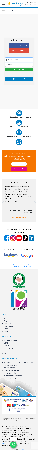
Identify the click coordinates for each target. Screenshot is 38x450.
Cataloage (7, 323)
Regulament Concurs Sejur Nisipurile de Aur (19, 362)
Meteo (6, 351)
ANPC (6, 343)
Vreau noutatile (19, 169)
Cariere (6, 329)
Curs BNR (7, 346)
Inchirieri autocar (9, 368)
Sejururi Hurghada (26, 266)
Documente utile (10, 373)
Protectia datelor (10, 348)
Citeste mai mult (19, 218)
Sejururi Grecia (21, 264)
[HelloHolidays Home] (15, 3)
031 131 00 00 (31, 4)
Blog (5, 318)
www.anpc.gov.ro (8, 443)
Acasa (3, 10)
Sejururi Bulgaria (11, 264)
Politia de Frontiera (10, 340)
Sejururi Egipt (15, 266)
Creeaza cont (20, 79)
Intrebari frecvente (10, 365)
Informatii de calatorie (11, 370)
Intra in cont (19, 69)
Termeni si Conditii (10, 378)
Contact (6, 331)
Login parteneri (9, 326)
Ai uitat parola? (9, 73)
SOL (5, 354)
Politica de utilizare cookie (13, 376)
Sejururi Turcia (31, 264)
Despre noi (7, 321)
